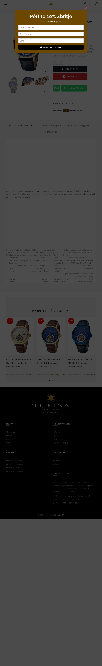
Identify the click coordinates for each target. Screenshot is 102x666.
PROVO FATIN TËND (52, 47)
